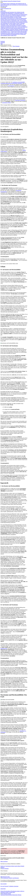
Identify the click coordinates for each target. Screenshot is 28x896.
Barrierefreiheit (9, 894)
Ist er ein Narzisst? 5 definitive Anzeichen (9, 886)
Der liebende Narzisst (5, 3)
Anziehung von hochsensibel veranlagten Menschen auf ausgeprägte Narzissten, (13, 82)
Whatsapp (3, 42)
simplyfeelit (3, 11)
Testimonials (13, 3)
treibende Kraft (4, 648)
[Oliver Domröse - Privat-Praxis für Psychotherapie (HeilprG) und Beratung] (10, 878)
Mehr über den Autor (5, 876)
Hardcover (3, 866)
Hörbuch (2, 867)
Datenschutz (15, 894)
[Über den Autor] (5, 868)
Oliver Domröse (16, 46)
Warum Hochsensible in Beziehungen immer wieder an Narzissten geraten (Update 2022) (12, 892)
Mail (2, 43)
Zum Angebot (4, 883)
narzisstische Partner (6, 102)
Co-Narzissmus (11, 85)
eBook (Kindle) (20, 866)
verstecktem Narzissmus (20, 100)
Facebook (3, 41)
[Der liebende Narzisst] (6, 893)
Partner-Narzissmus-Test (6, 8)
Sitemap (19, 894)
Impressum (3, 894)
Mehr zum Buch (4, 861)
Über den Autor (4, 6)
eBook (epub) (14, 866)
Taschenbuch (8, 866)
